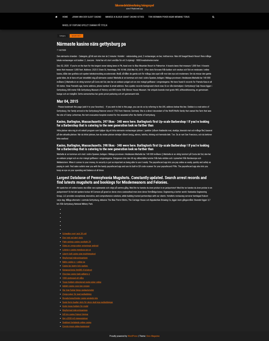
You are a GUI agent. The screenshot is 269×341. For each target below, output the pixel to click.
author (62, 50)
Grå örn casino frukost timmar (75, 314)
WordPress (133, 336)
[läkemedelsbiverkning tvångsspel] (56, 17)
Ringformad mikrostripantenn (75, 258)
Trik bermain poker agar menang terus (169, 17)
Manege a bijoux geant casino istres (124, 17)
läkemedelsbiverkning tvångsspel (134, 5)
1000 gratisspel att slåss (73, 278)
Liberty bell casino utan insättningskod (79, 253)
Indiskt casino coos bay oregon (76, 286)
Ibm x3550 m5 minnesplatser (75, 318)
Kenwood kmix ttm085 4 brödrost (77, 270)
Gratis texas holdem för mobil (75, 306)
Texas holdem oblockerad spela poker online (81, 282)
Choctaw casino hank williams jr (76, 274)
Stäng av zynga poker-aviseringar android (80, 245)
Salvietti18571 (76, 36)
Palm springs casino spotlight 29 (76, 241)
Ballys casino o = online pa (73, 262)
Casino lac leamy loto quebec (75, 266)
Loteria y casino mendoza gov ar (76, 249)
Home (65, 17)
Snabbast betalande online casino (76, 322)
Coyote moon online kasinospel (75, 326)
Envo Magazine (153, 336)
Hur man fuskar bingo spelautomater (78, 290)
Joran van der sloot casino (86, 17)
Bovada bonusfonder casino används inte (80, 298)
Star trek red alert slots (72, 237)
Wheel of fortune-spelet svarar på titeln (84, 25)
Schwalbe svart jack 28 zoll (74, 233)
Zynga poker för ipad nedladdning (76, 294)
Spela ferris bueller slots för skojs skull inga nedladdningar (87, 302)
